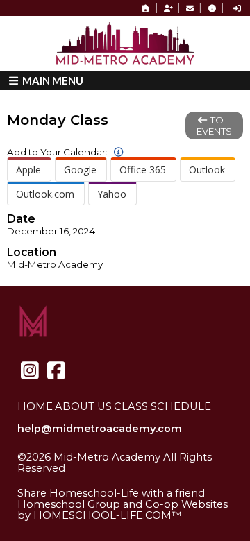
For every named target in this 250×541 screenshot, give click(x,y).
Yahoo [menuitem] (111, 193)
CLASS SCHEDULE (162, 406)
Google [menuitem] (80, 169)
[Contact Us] (190, 8)
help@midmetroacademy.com (99, 428)
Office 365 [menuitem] (142, 169)
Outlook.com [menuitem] (45, 193)
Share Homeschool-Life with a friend (111, 493)
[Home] (146, 8)
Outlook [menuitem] (207, 169)
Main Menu (51, 80)
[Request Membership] (168, 8)
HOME (35, 406)
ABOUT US (83, 406)
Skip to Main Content (83, 479)
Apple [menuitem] (28, 169)
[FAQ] (212, 8)
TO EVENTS (214, 125)
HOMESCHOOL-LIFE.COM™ (107, 515)
